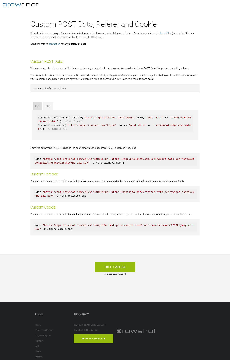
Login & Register (43, 335)
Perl (37, 105)
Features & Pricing (44, 330)
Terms (38, 351)
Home (38, 325)
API (37, 346)
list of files (165, 33)
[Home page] (20, 5)
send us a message (93, 338)
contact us (54, 43)
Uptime (38, 357)
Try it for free (114, 266)
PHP (48, 105)
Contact (39, 341)
